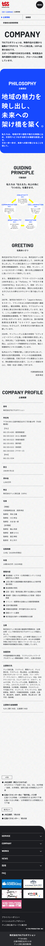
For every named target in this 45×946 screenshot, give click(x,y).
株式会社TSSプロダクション (23, 935)
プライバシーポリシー (11, 917)
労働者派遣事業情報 (10, 23)
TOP (3, 12)
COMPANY (9, 12)
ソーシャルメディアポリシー (13, 921)
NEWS (5, 858)
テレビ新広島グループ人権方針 (14, 925)
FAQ (4, 872)
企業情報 (6, 17)
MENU (39, 5)
